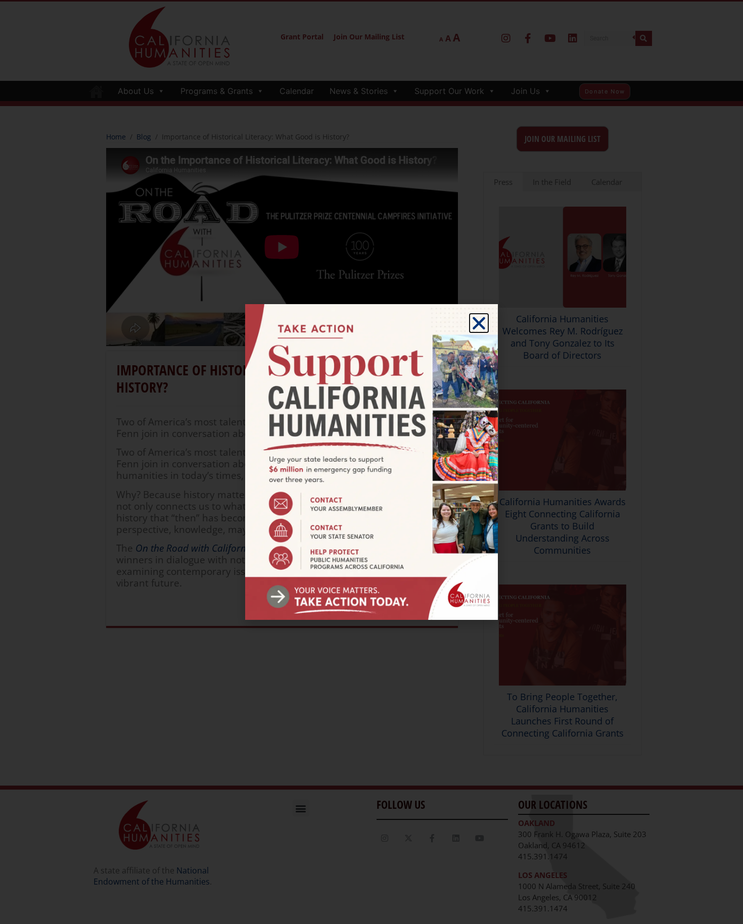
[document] (371, 462)
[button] (479, 323)
